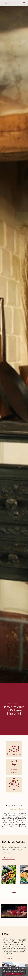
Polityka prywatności (17, 973)
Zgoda (8, 973)
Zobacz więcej (8, 858)
